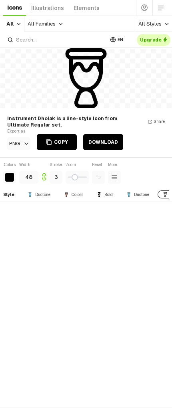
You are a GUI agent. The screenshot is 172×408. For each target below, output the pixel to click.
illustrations (47, 8)
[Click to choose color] (9, 177)
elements (87, 8)
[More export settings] (114, 177)
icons (14, 7)
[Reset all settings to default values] (98, 177)
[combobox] (55, 40)
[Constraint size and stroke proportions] (44, 172)
